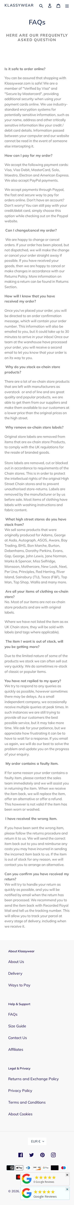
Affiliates (15, 1049)
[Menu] (67, 5)
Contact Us (17, 1037)
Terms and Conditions (27, 1102)
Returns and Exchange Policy (33, 1078)
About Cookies (20, 1114)
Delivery (15, 973)
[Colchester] (27, 1183)
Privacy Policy (20, 1090)
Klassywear (19, 5)
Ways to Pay (19, 985)
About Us (16, 961)
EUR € (35, 1141)
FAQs (12, 1014)
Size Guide (17, 1026)
